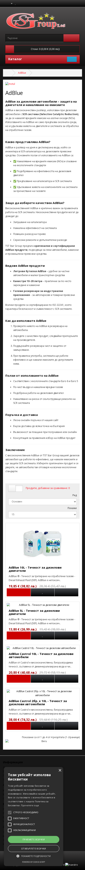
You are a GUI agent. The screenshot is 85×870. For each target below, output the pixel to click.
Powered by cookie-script (33, 862)
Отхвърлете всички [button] (33, 848)
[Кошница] (20, 3)
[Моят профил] (10, 3)
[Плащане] (24, 3)
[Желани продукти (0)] (15, 3)
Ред (75, 495)
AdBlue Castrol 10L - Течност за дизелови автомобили (41, 655)
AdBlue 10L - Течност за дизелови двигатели (35, 569)
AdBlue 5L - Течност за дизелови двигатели (34, 612)
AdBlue (22, 72)
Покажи (72, 508)
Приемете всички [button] (34, 839)
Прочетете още (30, 805)
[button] (33, 856)
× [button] (59, 770)
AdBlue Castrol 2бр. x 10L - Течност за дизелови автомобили (38, 702)
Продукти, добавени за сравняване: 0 (48, 488)
